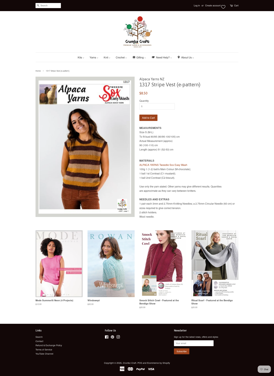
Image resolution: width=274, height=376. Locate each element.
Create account (213, 5)
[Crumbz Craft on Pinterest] (112, 337)
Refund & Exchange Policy (49, 345)
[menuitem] (82, 57)
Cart (236, 5)
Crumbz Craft (129, 362)
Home (38, 70)
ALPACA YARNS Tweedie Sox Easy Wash (163, 165)
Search (39, 336)
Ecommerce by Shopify (158, 362)
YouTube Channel (44, 353)
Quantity (144, 101)
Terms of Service (44, 349)
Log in (197, 5)
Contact (39, 341)
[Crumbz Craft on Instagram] (118, 337)
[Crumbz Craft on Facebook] (106, 337)
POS (139, 362)
